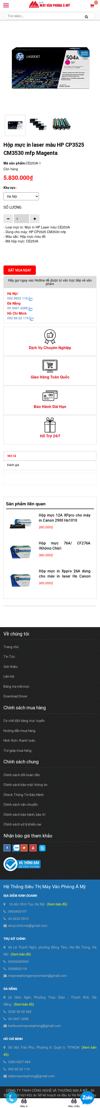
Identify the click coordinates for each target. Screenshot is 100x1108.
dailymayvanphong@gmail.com (31, 1076)
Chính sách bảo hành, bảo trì (24, 814)
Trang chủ (11, 647)
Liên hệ (8, 676)
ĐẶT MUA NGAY (19, 270)
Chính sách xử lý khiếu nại (22, 824)
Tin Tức (9, 657)
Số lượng (12, 207)
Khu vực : (10, 188)
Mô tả (11, 456)
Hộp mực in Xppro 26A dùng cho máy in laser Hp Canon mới (64, 576)
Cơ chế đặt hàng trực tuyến (24, 721)
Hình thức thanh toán (19, 740)
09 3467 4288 (17, 308)
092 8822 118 (17, 298)
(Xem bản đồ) (57, 904)
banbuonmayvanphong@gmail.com (34, 1026)
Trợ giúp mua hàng (17, 750)
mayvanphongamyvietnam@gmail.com (37, 976)
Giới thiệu (10, 667)
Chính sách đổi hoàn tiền (21, 775)
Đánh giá (13, 465)
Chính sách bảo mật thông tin (25, 785)
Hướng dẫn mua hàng (19, 731)
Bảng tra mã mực (16, 686)
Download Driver (15, 696)
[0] (92, 5)
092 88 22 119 (18, 318)
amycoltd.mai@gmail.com (27, 926)
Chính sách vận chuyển (20, 804)
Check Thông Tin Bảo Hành (23, 795)
